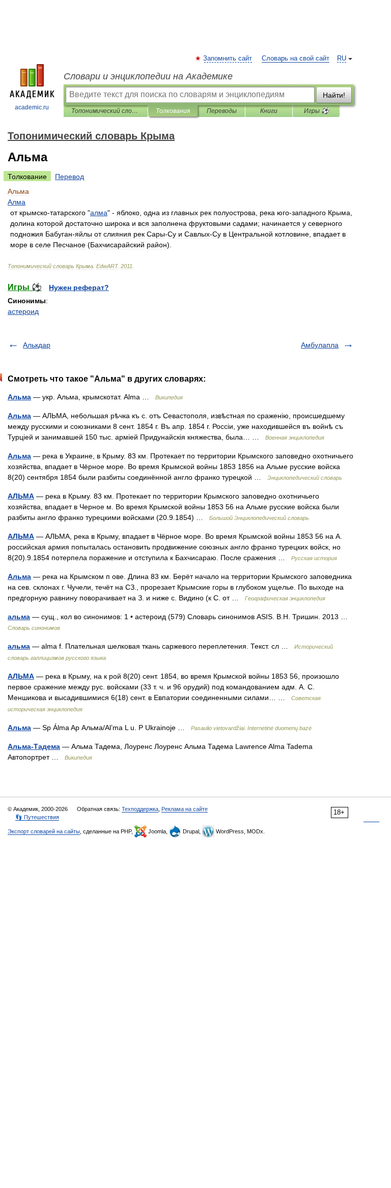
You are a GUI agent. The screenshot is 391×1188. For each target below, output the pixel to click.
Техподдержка (140, 809)
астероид (23, 311)
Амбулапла (320, 345)
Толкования (173, 110)
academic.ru (32, 107)
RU (341, 58)
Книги (268, 110)
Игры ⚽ (316, 110)
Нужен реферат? (79, 287)
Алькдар (36, 345)
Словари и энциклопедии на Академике (148, 76)
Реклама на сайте (184, 809)
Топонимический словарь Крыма (105, 110)
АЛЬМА (21, 496)
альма (19, 617)
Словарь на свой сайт (295, 58)
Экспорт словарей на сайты (44, 831)
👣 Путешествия (37, 817)
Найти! (334, 95)
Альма (19, 397)
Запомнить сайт (228, 58)
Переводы (222, 110)
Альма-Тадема (34, 746)
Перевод (69, 176)
